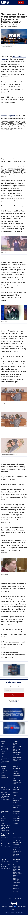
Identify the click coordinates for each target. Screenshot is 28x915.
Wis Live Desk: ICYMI (16, 794)
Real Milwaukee (16, 773)
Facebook (3, 816)
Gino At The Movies (17, 780)
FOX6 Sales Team (5, 863)
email (21, 899)
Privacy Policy (15, 701)
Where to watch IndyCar (16, 876)
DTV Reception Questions (16, 855)
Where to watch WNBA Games (16, 887)
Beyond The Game (5, 794)
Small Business (4, 777)
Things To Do (16, 813)
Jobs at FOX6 (16, 844)
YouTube (3, 815)
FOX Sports (15, 802)
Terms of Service (15, 703)
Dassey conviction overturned (8, 45)
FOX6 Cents (4, 770)
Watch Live (21, 2)
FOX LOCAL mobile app (5, 758)
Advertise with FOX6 (5, 864)
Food (14, 778)
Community (16, 811)
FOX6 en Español (5, 761)
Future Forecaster (17, 757)
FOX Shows (15, 807)
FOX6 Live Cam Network (16, 750)
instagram (12, 899)
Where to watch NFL (16, 863)
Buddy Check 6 (16, 818)
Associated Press (12, 24)
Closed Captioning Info (17, 851)
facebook (7, 899)
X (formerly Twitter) (5, 825)
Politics (2, 753)
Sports (3, 787)
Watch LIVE (16, 787)
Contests (15, 836)
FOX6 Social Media (5, 812)
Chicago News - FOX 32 (4, 838)
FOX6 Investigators (5, 748)
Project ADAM (16, 820)
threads (15, 899)
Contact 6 (3, 768)
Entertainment (4, 750)
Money (3, 766)
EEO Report (15, 846)
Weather (15, 741)
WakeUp (15, 766)
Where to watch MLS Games (16, 890)
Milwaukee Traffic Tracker (17, 782)
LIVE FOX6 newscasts (15, 791)
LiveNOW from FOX (17, 798)
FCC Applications (17, 849)
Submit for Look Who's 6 (16, 769)
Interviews (15, 777)
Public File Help (16, 847)
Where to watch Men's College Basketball (16, 880)
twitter (10, 899)
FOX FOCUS (4, 866)
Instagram (3, 818)
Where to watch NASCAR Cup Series (17, 872)
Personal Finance (5, 774)
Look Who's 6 (16, 771)
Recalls (2, 772)
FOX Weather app (17, 752)
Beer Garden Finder (17, 815)
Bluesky (3, 823)
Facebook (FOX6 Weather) (5, 827)
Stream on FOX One (16, 860)
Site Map (3, 763)
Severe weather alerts (16, 744)
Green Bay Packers (5, 791)
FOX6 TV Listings (17, 797)
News (3, 741)
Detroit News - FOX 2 (5, 844)
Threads (3, 822)
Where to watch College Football (16, 866)
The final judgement (8, 116)
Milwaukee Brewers (5, 789)
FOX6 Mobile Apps (17, 840)
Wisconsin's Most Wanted (5, 745)
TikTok (2, 820)
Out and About (16, 775)
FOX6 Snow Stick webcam (17, 760)
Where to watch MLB (16, 869)
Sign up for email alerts (17, 838)
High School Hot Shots (5, 796)
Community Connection (15, 822)
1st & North (4, 792)
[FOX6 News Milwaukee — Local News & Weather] (5, 2)
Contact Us (16, 834)
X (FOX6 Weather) (5, 830)
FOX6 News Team (17, 842)
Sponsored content (5, 868)
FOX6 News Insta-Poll (5, 755)
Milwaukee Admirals (5, 801)
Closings (15, 756)
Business (3, 775)
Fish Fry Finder (16, 816)
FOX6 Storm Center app (17, 747)
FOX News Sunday (17, 805)
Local (2, 743)
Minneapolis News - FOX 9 (5, 841)
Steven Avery (19, 24)
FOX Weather (16, 754)
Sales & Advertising (5, 860)
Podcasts (3, 751)
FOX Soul (15, 804)
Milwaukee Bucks (5, 799)
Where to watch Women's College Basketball (17, 884)
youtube (18, 899)
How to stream (16, 789)
